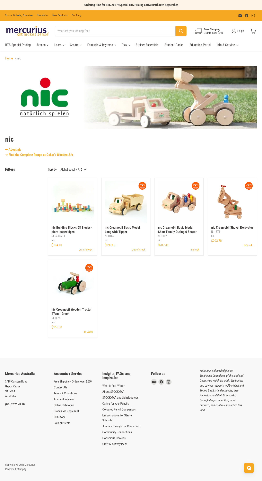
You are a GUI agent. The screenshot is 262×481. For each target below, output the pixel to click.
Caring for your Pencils (115, 403)
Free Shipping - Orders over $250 (73, 381)
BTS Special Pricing (18, 45)
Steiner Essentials (147, 45)
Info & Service (226, 45)
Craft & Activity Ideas (115, 444)
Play (125, 45)
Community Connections (117, 432)
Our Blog (76, 15)
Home (9, 58)
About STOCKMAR (113, 392)
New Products (60, 15)
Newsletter (42, 15)
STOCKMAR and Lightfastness (120, 397)
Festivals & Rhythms (100, 45)
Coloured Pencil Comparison (119, 409)
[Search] (180, 31)
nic (53, 240)
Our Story (59, 417)
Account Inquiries (64, 399)
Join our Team (62, 423)
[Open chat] (249, 468)
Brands (41, 45)
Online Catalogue (64, 405)
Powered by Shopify (15, 469)
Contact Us (60, 387)
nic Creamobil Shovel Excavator (232, 227)
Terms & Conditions (65, 393)
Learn (58, 45)
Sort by (52, 169)
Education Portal (200, 45)
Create (74, 45)
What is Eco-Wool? (113, 386)
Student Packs (174, 45)
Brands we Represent (66, 411)
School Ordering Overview (19, 15)
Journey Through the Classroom (121, 426)
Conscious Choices (114, 438)
